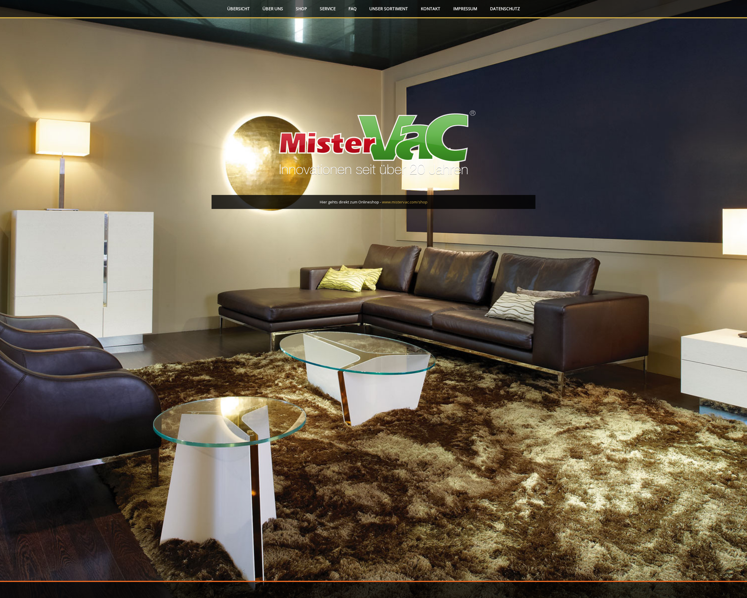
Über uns (273, 8)
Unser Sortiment (388, 8)
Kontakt (430, 8)
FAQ (352, 8)
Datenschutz (505, 8)
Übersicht (238, 8)
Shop (301, 8)
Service (328, 8)
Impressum (465, 8)
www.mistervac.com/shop (404, 202)
